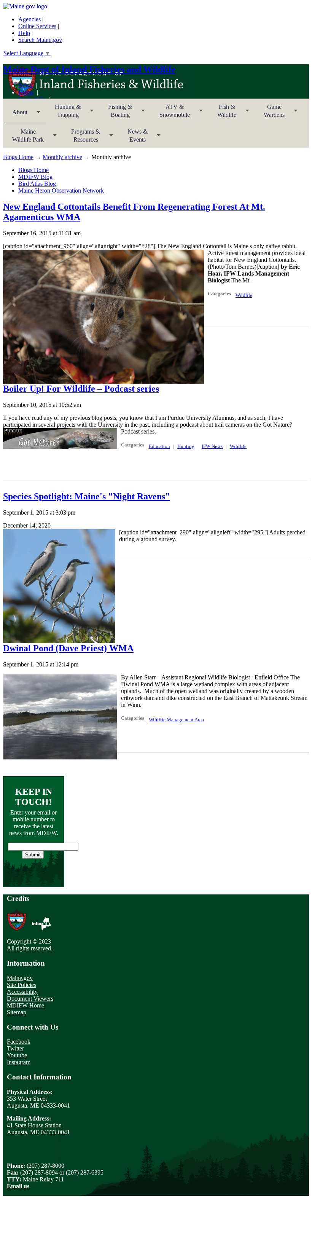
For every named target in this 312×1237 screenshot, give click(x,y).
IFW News (212, 446)
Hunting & (63, 113)
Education (159, 446)
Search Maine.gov (40, 40)
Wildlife (244, 295)
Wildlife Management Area (176, 719)
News (25, 85)
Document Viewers (30, 998)
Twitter (15, 1048)
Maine (23, 138)
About (15, 114)
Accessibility (22, 991)
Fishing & (115, 113)
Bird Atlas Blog (37, 183)
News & (133, 138)
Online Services (37, 26)
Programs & (81, 138)
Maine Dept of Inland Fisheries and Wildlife (89, 69)
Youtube (17, 1055)
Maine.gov (20, 978)
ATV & (170, 113)
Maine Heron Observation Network (61, 190)
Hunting (185, 446)
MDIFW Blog (35, 177)
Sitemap (16, 1012)
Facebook (18, 1041)
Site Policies (21, 985)
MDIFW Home (25, 1005)
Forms (25, 92)
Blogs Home (18, 157)
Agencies (29, 19)
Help (24, 33)
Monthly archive (62, 157)
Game (270, 113)
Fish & (222, 113)
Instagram (18, 1062)
